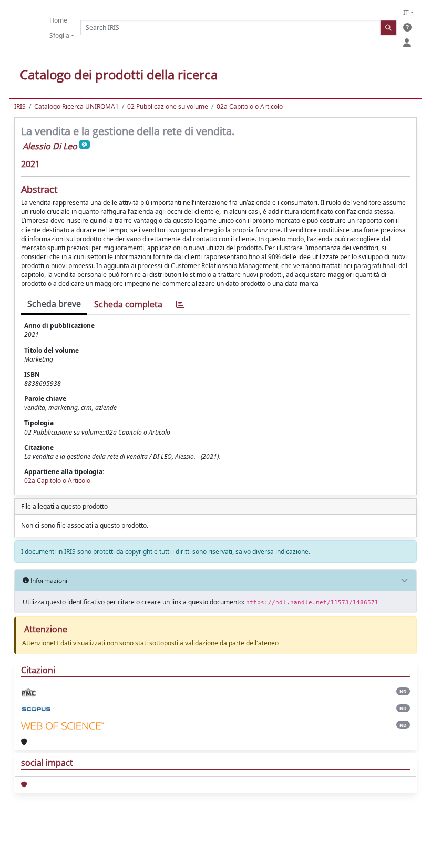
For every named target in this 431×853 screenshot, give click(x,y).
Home (58, 20)
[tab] (180, 304)
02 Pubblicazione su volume (167, 106)
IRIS (20, 106)
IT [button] (406, 12)
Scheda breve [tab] (54, 304)
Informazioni (48, 580)
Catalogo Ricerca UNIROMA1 (76, 106)
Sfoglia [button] (59, 35)
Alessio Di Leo (50, 146)
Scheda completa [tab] (128, 304)
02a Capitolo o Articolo (250, 106)
